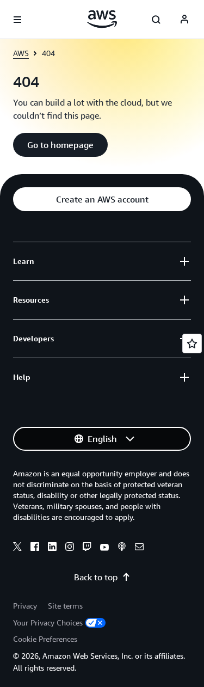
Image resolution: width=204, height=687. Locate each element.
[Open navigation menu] (17, 19)
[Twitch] (87, 548)
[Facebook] (34, 548)
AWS (21, 53)
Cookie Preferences (45, 638)
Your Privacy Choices (48, 622)
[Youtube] (104, 548)
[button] (60, 145)
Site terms (65, 605)
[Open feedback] (192, 343)
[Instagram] (69, 548)
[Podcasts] (122, 548)
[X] (17, 548)
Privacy (25, 605)
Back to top (96, 577)
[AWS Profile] (184, 19)
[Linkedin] (52, 548)
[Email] (139, 548)
